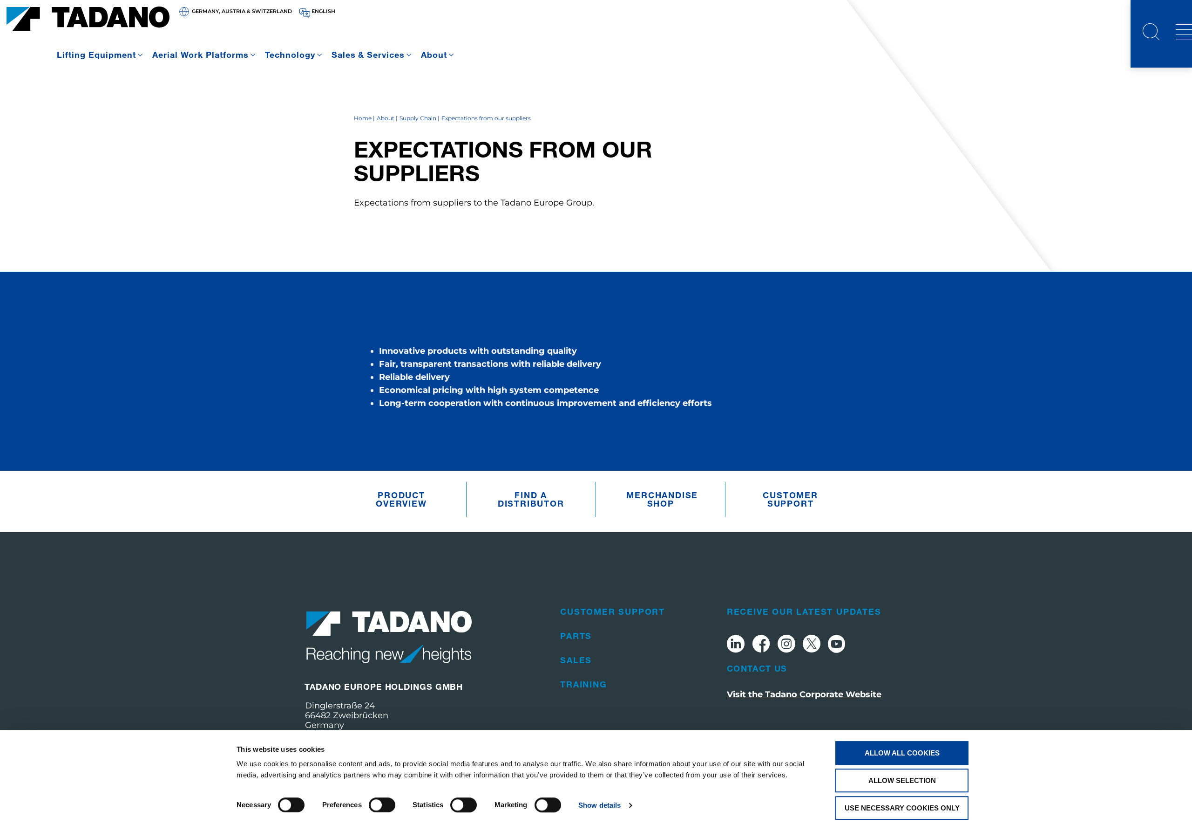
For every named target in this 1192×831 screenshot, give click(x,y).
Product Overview (401, 499)
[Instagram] (786, 645)
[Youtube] (837, 645)
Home (363, 118)
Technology (290, 54)
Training (583, 684)
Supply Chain (418, 118)
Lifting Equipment (96, 54)
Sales (576, 660)
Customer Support (790, 499)
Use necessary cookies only (902, 808)
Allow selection (902, 780)
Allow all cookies (902, 753)
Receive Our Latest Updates (804, 611)
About (434, 54)
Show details (599, 805)
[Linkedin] (736, 645)
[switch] (382, 804)
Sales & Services (368, 54)
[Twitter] (811, 645)
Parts (576, 636)
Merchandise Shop (662, 499)
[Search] (1151, 33)
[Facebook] (761, 645)
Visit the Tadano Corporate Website (804, 694)
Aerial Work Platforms (200, 54)
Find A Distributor (531, 499)
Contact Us (757, 668)
